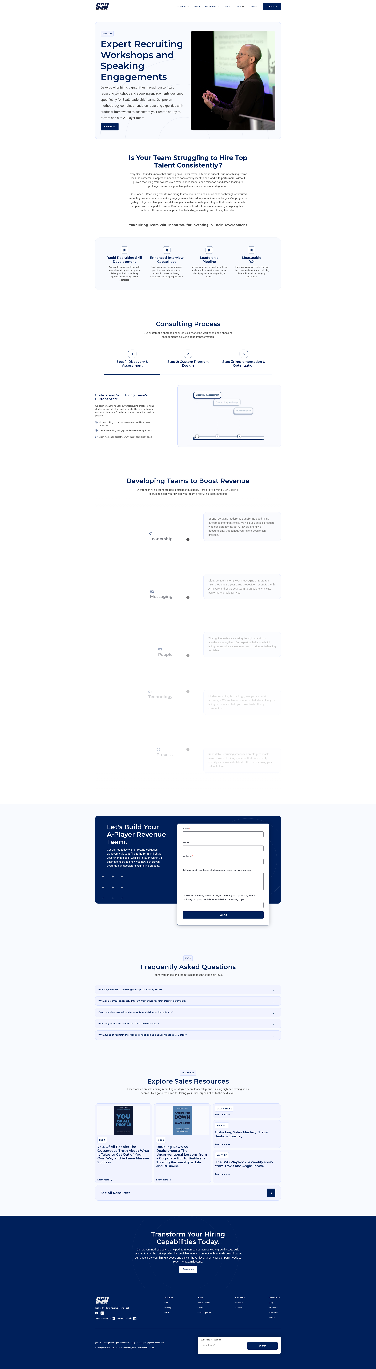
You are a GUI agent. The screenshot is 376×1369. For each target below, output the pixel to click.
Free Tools (273, 1312)
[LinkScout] (102, 7)
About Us (239, 1303)
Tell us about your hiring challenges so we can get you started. (217, 870)
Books (272, 1317)
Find (166, 1303)
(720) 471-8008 (101, 1343)
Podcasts (273, 1307)
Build (166, 1312)
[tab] (132, 362)
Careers (253, 6)
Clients (227, 6)
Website (188, 856)
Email (186, 842)
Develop (168, 1307)
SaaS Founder (203, 1303)
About (197, 6)
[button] (183, 6)
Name (186, 828)
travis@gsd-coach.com (119, 1343)
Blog (271, 1303)
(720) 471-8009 (136, 1343)
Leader (200, 1307)
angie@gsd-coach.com (154, 1343)
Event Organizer (204, 1312)
